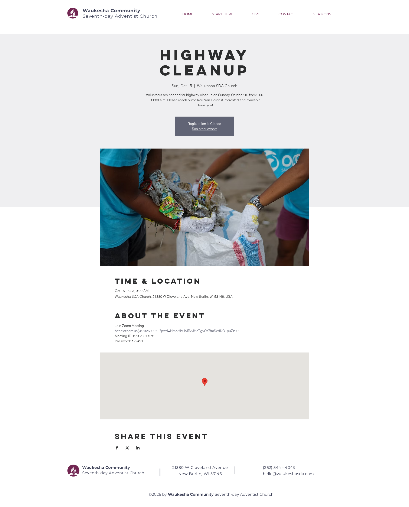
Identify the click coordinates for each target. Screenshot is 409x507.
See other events (204, 129)
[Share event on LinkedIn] (138, 447)
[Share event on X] (127, 447)
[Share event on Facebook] (117, 447)
